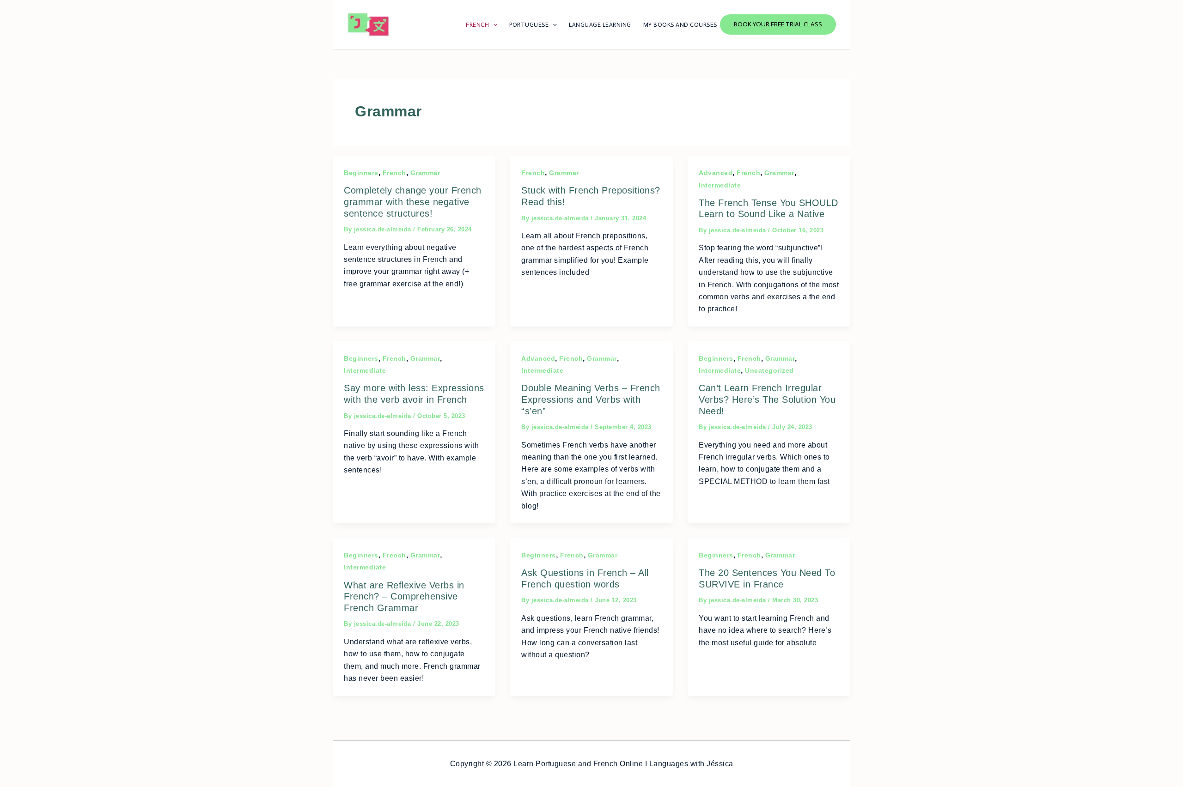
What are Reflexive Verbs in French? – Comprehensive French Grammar (404, 596)
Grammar (425, 172)
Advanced (715, 172)
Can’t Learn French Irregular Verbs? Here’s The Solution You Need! (767, 399)
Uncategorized (769, 370)
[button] (778, 24)
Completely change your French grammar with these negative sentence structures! (413, 201)
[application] (493, 24)
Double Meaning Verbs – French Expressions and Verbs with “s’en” (590, 399)
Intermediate (720, 185)
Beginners (361, 172)
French (394, 172)
